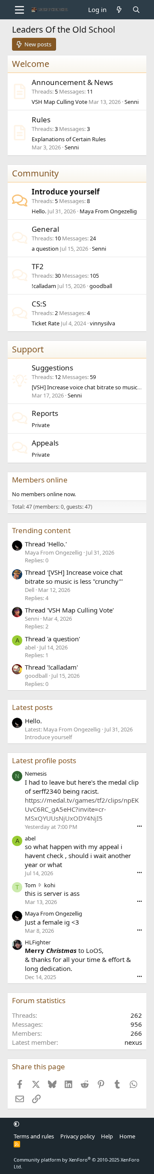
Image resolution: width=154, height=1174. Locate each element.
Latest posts (32, 707)
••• (139, 826)
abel (30, 838)
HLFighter (37, 942)
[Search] (136, 10)
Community (35, 173)
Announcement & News (72, 82)
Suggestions (52, 368)
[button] (16, 1124)
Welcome (30, 64)
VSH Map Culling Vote (59, 102)
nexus (133, 1042)
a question (45, 248)
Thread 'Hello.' (46, 544)
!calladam (44, 286)
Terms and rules (34, 1136)
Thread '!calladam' (51, 667)
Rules (41, 119)
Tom (30, 885)
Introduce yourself (66, 192)
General (45, 229)
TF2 (38, 266)
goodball (100, 286)
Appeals (45, 443)
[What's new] (119, 10)
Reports (45, 413)
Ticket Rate (45, 323)
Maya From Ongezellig (108, 211)
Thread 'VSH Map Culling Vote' (69, 610)
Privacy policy (77, 1136)
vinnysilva (102, 323)
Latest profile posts (44, 760)
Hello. (39, 211)
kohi (49, 885)
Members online (40, 480)
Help (107, 1136)
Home (127, 1136)
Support (28, 349)
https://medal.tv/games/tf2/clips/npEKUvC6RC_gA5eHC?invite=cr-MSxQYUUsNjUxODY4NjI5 (82, 809)
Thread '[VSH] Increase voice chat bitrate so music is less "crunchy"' (74, 576)
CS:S (39, 304)
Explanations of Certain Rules (69, 139)
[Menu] (19, 9)
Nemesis (36, 773)
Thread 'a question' (52, 638)
